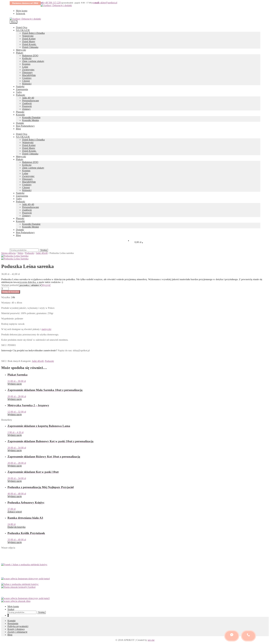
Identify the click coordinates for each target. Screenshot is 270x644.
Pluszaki (20, 111)
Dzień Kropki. (29, 44)
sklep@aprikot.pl (104, 2)
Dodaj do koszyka (10, 292)
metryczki (46, 329)
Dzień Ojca (21, 27)
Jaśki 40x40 (42, 253)
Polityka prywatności (18, 626)
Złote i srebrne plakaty (33, 61)
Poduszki (20, 95)
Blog (18, 128)
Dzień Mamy (28, 41)
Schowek (20, 13)
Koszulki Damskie (31, 117)
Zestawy (26, 109)
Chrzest (26, 81)
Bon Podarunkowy (25, 126)
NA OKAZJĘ (23, 30)
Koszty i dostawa (16, 629)
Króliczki (26, 58)
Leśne (25, 66)
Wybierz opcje (15, 384)
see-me (151, 640)
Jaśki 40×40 (28, 97)
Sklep (20, 253)
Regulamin (13, 623)
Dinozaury (27, 72)
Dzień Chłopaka (30, 47)
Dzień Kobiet (28, 38)
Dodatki (20, 123)
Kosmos (26, 64)
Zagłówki (27, 103)
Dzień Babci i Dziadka (33, 33)
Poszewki (27, 106)
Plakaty (19, 52)
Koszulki (20, 114)
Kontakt (11, 620)
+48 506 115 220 (51, 2)
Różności (26, 83)
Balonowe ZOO (30, 55)
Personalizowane (30, 100)
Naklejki (20, 86)
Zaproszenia (22, 89)
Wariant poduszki (10, 285)
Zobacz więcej (15, 511)
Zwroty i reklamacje (17, 632)
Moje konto (21, 10)
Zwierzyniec (28, 69)
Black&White (29, 75)
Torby (19, 92)
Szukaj (43, 250)
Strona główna (8, 253)
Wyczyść (46, 285)
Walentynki (27, 36)
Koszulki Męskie (30, 120)
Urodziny (27, 78)
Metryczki (21, 50)
